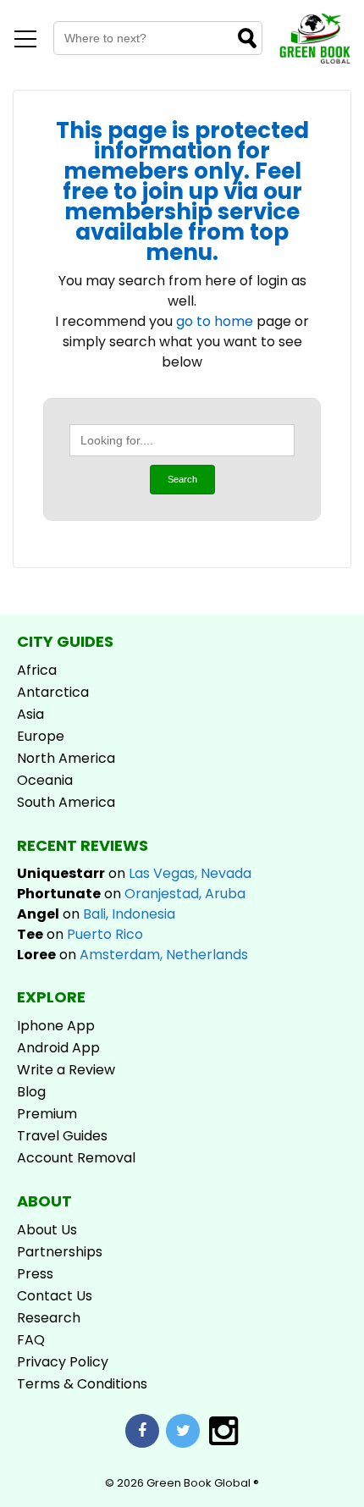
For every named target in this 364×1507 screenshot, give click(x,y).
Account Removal (76, 1158)
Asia (30, 714)
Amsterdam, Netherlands (164, 954)
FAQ (31, 1340)
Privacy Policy (62, 1362)
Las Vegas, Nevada (190, 873)
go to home (214, 321)
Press (35, 1273)
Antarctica (53, 692)
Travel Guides (62, 1135)
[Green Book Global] (314, 60)
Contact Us (54, 1296)
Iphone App (56, 1025)
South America (66, 802)
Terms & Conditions (82, 1384)
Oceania (45, 780)
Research (48, 1318)
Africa (37, 670)
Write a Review (66, 1069)
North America (66, 758)
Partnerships (59, 1251)
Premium (47, 1113)
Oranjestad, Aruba (184, 893)
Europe (40, 736)
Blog (31, 1091)
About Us (47, 1229)
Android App (58, 1047)
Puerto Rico (105, 934)
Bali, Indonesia (129, 914)
